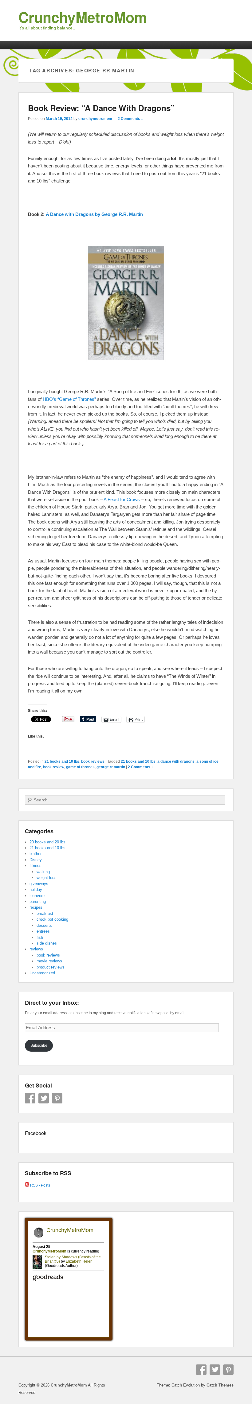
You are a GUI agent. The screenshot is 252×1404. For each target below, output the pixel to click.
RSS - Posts (39, 1185)
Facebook (30, 1098)
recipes (36, 907)
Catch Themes (220, 1385)
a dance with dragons (176, 761)
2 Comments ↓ (130, 119)
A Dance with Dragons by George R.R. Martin (94, 214)
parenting (38, 901)
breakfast (45, 913)
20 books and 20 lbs (47, 842)
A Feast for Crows (122, 499)
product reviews (51, 967)
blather (35, 853)
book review (53, 767)
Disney (36, 859)
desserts (44, 925)
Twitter (43, 1098)
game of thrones (80, 767)
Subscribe (38, 1045)
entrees (43, 931)
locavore (37, 895)
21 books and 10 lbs (62, 761)
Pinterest (57, 1098)
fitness (35, 865)
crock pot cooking (52, 919)
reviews (36, 949)
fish (40, 937)
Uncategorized (42, 973)
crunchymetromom (95, 119)
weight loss (47, 877)
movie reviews (49, 961)
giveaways (39, 883)
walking (43, 871)
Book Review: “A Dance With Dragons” (101, 107)
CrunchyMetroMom (82, 17)
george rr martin (110, 767)
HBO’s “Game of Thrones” (69, 399)
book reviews (92, 761)
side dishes (47, 943)
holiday (36, 889)
